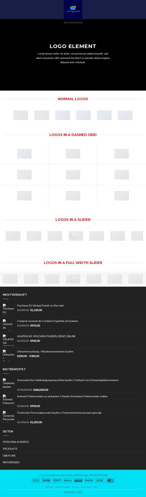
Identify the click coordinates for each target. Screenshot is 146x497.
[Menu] (5, 9)
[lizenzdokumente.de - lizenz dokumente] (73, 9)
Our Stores (63, 487)
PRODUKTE (10, 448)
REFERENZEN (11, 462)
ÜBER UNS (9, 455)
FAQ (96, 487)
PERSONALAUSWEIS (16, 441)
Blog (75, 487)
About (50, 487)
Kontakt (86, 487)
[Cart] (141, 9)
